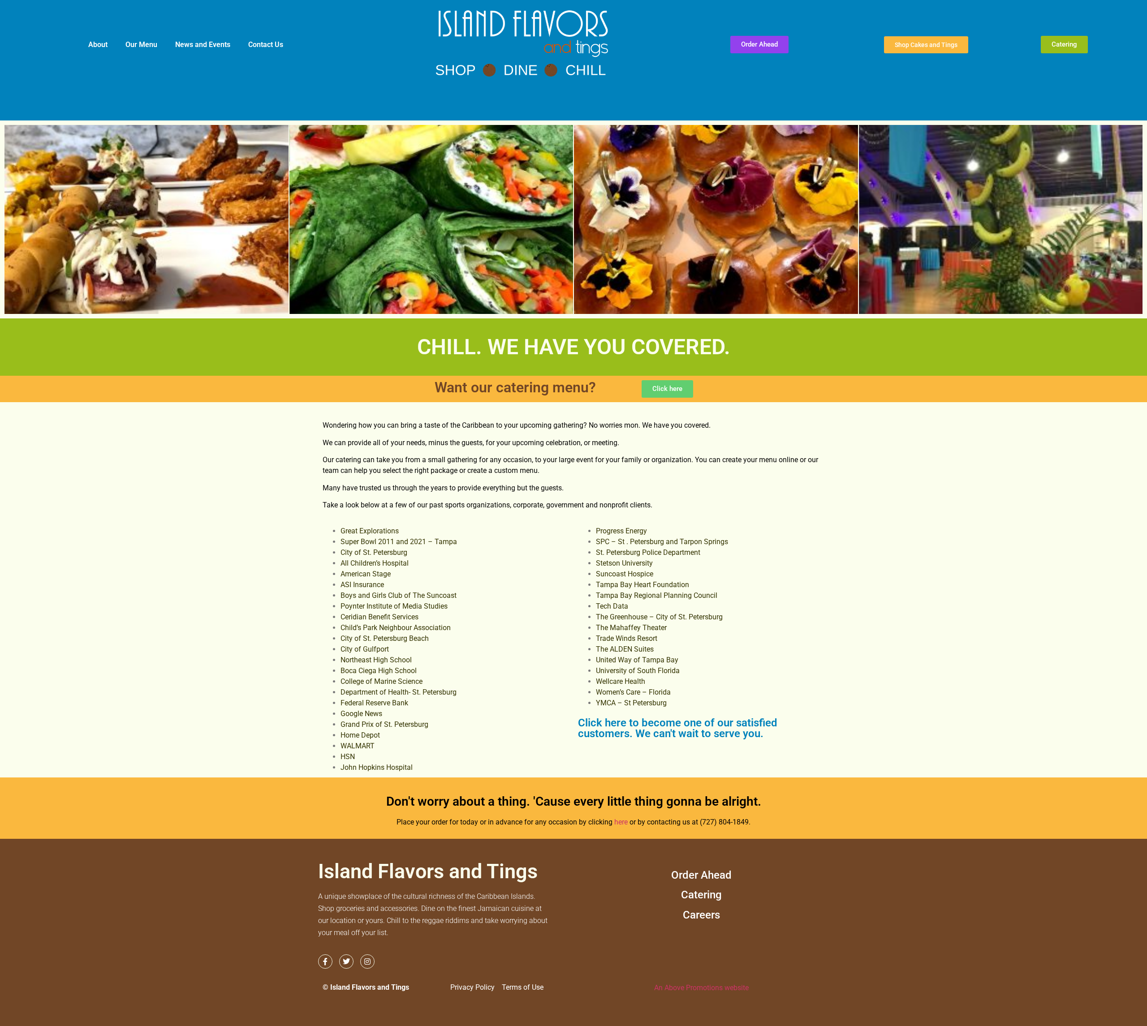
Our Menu (141, 44)
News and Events (202, 44)
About (98, 44)
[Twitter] (346, 961)
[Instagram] (367, 961)
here (621, 822)
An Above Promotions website (701, 987)
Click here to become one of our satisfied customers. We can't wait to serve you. (677, 728)
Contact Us (265, 44)
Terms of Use (522, 987)
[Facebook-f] (325, 961)
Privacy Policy (472, 987)
